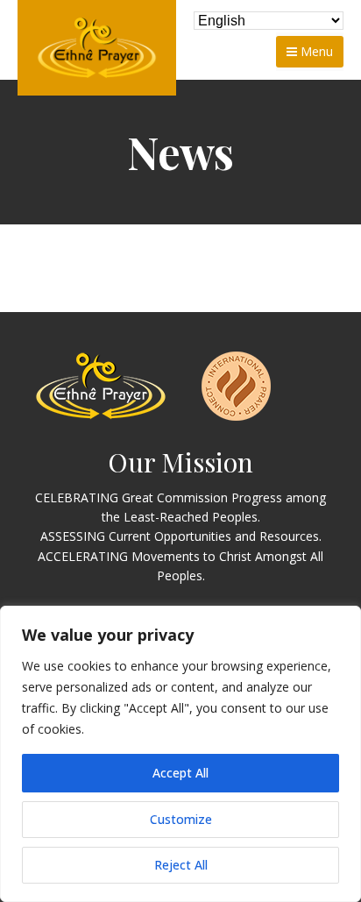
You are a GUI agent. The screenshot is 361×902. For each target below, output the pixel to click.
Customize (181, 819)
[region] (180, 754)
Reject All (181, 864)
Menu (315, 51)
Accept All (180, 772)
